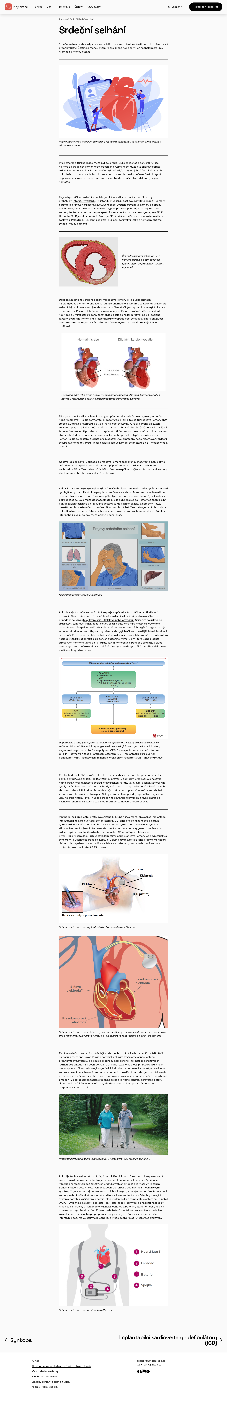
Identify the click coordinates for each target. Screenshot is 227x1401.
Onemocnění (64, 19)
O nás (35, 1360)
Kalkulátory (93, 6)
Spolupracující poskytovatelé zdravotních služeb (61, 1366)
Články (78, 6)
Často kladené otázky (45, 1371)
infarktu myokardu (84, 200)
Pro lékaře (64, 6)
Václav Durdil (89, 19)
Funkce (38, 6)
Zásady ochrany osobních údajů (51, 1381)
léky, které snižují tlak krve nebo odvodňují (108, 620)
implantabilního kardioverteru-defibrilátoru (85, 820)
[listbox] (176, 7)
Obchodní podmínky (44, 1376)
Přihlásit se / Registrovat (206, 7)
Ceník (50, 6)
